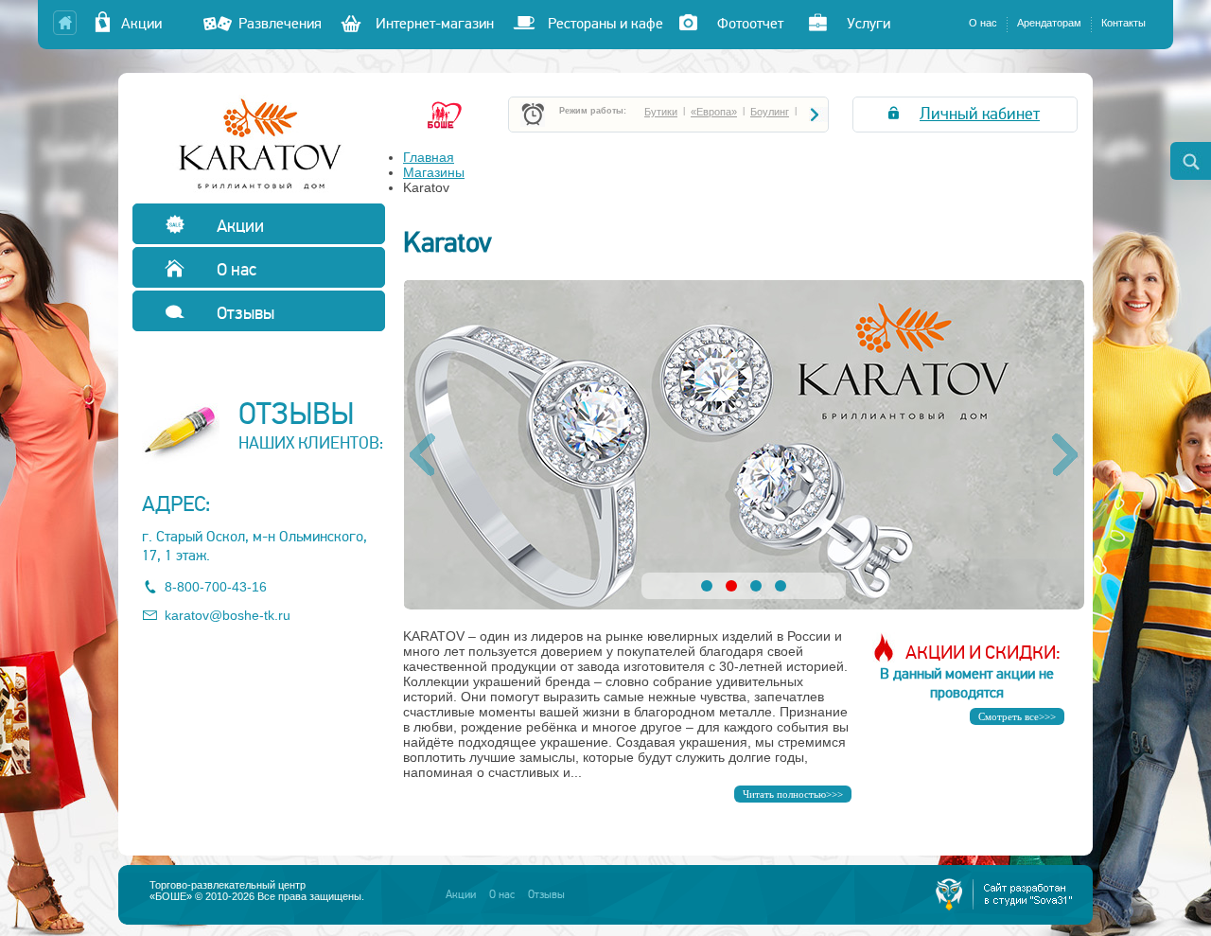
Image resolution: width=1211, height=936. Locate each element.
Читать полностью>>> (793, 794)
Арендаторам (1049, 22)
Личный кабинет (980, 113)
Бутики (660, 111)
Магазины (434, 172)
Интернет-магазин (435, 23)
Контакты (1123, 22)
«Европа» (714, 111)
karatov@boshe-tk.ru (227, 615)
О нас (983, 22)
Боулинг (769, 111)
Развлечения (280, 23)
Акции (152, 23)
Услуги (868, 23)
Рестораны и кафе (605, 23)
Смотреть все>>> (1017, 716)
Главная (428, 157)
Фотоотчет (750, 23)
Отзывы (243, 313)
